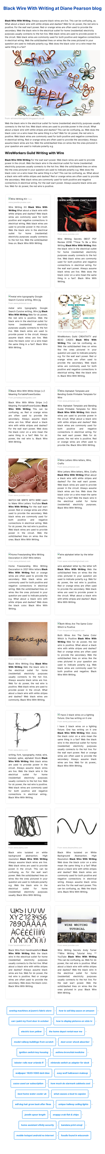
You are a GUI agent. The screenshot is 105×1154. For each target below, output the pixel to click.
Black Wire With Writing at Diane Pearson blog (52, 8)
